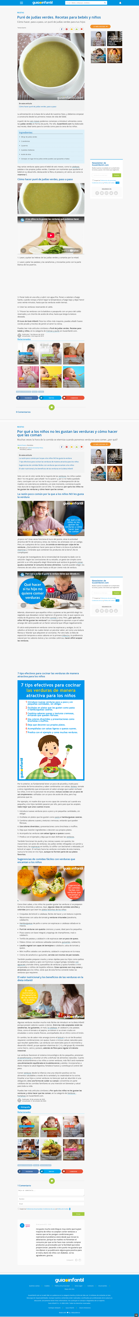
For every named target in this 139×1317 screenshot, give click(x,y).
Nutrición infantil (48, 355)
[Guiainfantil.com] (42, 4)
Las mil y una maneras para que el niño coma (50, 1133)
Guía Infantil (70, 1308)
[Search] (105, 3)
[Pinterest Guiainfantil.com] (101, 193)
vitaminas (22, 550)
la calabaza (52, 1027)
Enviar (78, 1214)
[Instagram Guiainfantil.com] (106, 193)
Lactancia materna (70, 356)
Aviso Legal (78, 1286)
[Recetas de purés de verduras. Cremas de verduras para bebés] (51, 387)
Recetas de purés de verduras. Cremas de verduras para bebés (50, 383)
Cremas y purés (53, 331)
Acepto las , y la (44, 1209)
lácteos (74, 786)
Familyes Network (54, 1308)
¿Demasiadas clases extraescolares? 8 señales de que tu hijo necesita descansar (98, 57)
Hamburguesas (26, 923)
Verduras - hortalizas (26, 353)
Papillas (41, 392)
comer (80, 562)
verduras (62, 476)
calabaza (75, 166)
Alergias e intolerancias (23, 392)
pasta (57, 817)
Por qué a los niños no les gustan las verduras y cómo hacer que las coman (28, 359)
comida (53, 617)
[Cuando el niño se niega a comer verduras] (28, 1160)
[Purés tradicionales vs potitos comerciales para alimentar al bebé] (73, 387)
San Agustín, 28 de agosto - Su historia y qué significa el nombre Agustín (114, 58)
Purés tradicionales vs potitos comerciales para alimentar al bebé (73, 383)
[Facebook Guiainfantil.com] (97, 193)
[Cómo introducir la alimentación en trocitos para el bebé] (28, 387)
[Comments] (82, 29)
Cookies (47, 1286)
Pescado (36, 1165)
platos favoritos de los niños (54, 909)
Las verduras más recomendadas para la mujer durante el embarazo (73, 1132)
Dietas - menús (69, 1126)
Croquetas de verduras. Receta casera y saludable (49, 1156)
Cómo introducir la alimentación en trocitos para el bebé (27, 383)
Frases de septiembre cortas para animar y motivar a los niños (98, 41)
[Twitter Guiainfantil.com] (111, 193)
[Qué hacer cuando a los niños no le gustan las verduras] (51, 364)
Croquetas (46, 1151)
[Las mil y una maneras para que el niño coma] (51, 1136)
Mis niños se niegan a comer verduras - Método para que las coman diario (73, 1155)
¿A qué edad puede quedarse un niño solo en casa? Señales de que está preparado (114, 40)
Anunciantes (102, 1286)
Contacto (91, 1286)
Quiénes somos (34, 1286)
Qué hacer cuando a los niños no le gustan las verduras (50, 360)
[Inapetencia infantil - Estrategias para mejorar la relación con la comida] (28, 1136)
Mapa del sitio (69, 1289)
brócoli (61, 1037)
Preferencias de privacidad (108, 180)
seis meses (34, 121)
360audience (75, 1313)
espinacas (35, 846)
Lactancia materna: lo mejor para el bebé (73, 360)
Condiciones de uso (97, 183)
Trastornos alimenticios (27, 1126)
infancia (65, 635)
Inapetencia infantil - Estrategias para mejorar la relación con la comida (28, 1132)
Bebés (21, 378)
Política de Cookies (109, 183)
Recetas (20, 13)
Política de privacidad (62, 1286)
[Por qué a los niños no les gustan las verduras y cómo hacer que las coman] (28, 364)
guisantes (66, 942)
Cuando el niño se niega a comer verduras (26, 1156)
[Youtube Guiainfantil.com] (115, 193)
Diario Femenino (85, 1308)
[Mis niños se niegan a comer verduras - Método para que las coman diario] (73, 1160)
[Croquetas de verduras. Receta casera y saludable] (51, 1160)
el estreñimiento (25, 1058)
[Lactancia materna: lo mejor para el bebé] (73, 364)
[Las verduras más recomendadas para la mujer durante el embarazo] (73, 1136)
